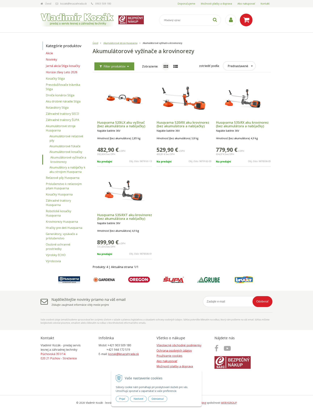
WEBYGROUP (229, 402)
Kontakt (265, 3)
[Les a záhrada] (228, 348)
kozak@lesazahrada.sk (73, 3)
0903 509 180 (103, 3)
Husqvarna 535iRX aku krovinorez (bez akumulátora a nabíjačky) (242, 124)
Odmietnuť (158, 398)
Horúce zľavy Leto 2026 (61, 72)
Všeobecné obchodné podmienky (178, 345)
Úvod (48, 3)
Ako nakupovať (246, 3)
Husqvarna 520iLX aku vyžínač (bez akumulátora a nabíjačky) (121, 124)
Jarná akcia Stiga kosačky (63, 66)
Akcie (49, 53)
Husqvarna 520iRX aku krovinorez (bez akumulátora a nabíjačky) (182, 124)
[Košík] (247, 20)
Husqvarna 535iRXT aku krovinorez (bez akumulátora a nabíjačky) (124, 217)
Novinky (51, 59)
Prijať (122, 398)
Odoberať (262, 301)
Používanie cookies (169, 356)
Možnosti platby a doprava (216, 3)
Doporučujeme (186, 3)
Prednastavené (238, 66)
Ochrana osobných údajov (174, 351)
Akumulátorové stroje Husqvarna (120, 43)
